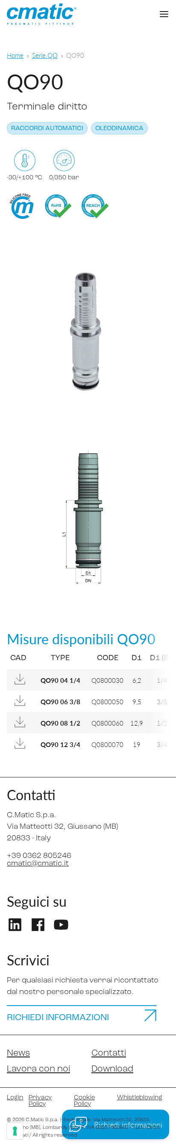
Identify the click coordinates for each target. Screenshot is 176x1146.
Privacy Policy (40, 1101)
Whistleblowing (139, 1098)
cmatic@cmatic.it (38, 864)
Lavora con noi (38, 1069)
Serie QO (45, 55)
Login (14, 1098)
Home (15, 55)
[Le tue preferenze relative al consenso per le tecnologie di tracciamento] (15, 1131)
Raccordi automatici (47, 128)
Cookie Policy (84, 1101)
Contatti (108, 1053)
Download (112, 1069)
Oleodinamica (119, 128)
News (18, 1053)
